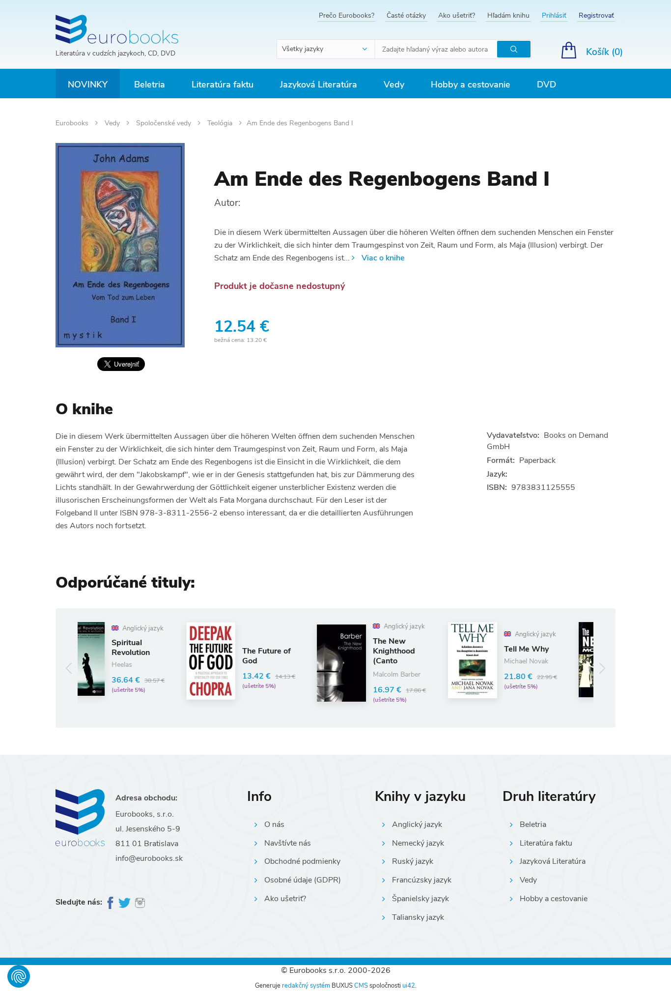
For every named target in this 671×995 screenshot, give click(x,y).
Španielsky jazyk (420, 898)
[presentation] (69, 668)
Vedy (394, 84)
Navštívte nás (287, 843)
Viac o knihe (383, 258)
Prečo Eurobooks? (346, 15)
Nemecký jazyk (418, 843)
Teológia (220, 123)
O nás (274, 824)
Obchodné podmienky (302, 861)
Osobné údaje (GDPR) (302, 880)
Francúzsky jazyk (421, 880)
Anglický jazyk (417, 824)
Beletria (149, 84)
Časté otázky (406, 15)
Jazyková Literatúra (318, 84)
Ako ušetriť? (456, 15)
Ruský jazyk (412, 861)
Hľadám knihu (508, 15)
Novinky (88, 84)
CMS (361, 985)
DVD (546, 84)
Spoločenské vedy (164, 123)
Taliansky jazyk (418, 917)
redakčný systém (306, 985)
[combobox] (326, 49)
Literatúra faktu (222, 84)
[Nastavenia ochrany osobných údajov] (18, 976)
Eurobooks (73, 123)
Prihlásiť (554, 15)
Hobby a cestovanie (470, 84)
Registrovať (596, 15)
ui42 (408, 985)
